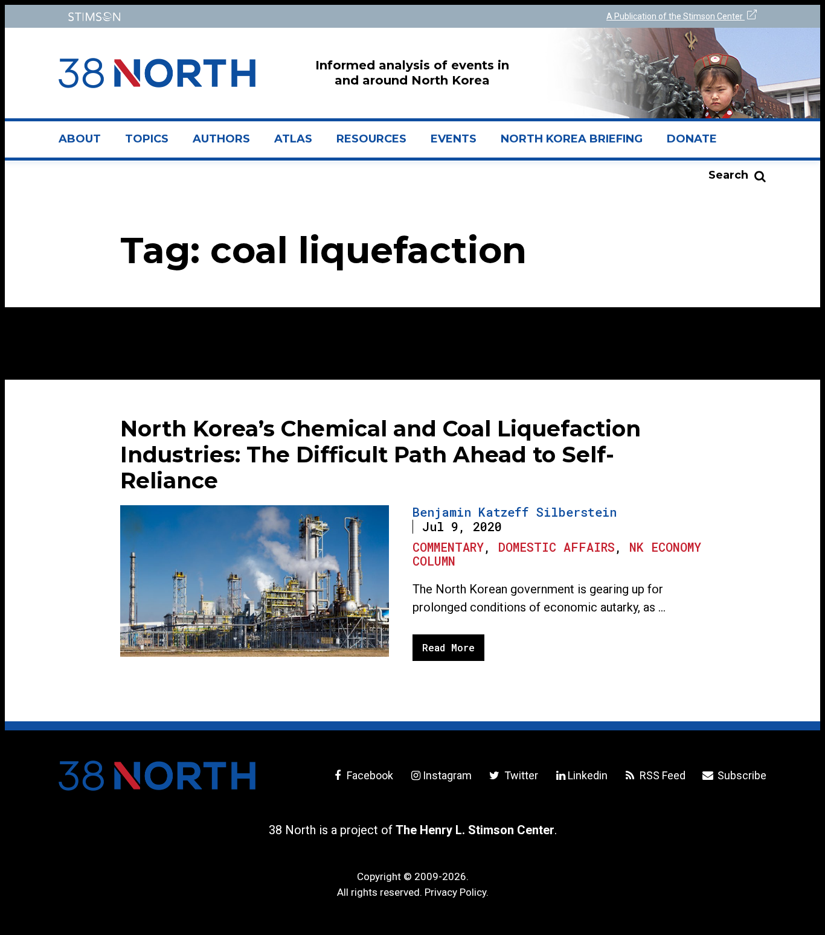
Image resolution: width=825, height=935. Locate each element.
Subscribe (740, 775)
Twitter (520, 775)
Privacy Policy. (457, 892)
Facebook (368, 775)
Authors (221, 138)
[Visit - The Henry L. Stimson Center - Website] (232, 16)
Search (728, 175)
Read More (448, 647)
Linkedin (588, 775)
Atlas (293, 138)
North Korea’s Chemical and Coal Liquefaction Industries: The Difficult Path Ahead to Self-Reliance (380, 454)
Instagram (447, 775)
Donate (692, 138)
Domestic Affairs (556, 547)
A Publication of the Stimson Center (675, 16)
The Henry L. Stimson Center (475, 830)
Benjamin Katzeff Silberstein (514, 512)
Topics (147, 138)
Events (454, 138)
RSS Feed (661, 775)
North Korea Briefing (572, 138)
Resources (371, 138)
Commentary (448, 547)
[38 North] (157, 776)
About (86, 144)
